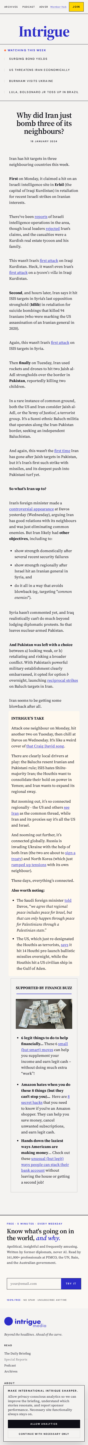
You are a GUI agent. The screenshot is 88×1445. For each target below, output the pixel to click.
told (68, 900)
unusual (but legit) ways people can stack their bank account (45, 1164)
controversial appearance (31, 509)
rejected (53, 228)
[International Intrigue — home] (25, 1322)
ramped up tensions (28, 864)
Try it (71, 1283)
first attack (49, 260)
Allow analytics (44, 1423)
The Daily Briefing (17, 1353)
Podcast (28, 6)
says (64, 944)
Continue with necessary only (44, 1433)
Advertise (46, 6)
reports (41, 216)
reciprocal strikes (62, 680)
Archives (11, 6)
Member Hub (58, 6)
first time (62, 450)
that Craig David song (45, 746)
